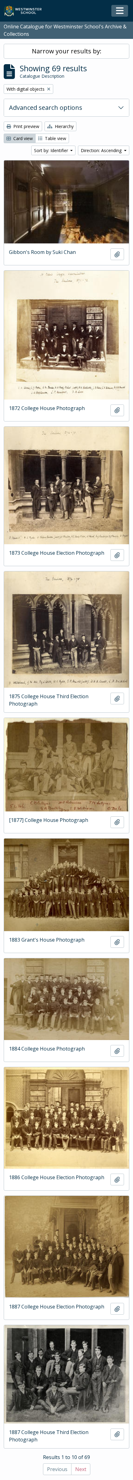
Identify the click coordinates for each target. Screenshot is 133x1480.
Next (80, 1469)
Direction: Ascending (102, 150)
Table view (55, 138)
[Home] (25, 11)
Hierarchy (64, 126)
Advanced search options (45, 107)
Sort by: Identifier (51, 150)
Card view (22, 138)
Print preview (25, 126)
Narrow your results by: (66, 51)
